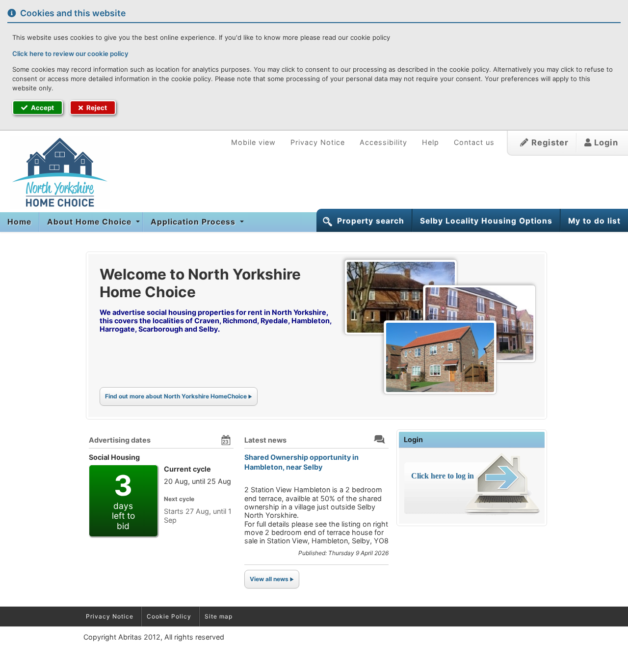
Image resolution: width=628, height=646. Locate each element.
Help (430, 142)
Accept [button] (41, 108)
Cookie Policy (169, 616)
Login (605, 142)
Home (19, 221)
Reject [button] (96, 108)
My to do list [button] (594, 220)
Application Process (194, 221)
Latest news (265, 440)
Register (549, 142)
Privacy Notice (317, 142)
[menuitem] (19, 222)
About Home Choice (90, 221)
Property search (370, 220)
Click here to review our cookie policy (70, 53)
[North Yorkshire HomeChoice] (55, 172)
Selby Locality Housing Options (486, 220)
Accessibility (383, 142)
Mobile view (253, 142)
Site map (219, 616)
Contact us (474, 142)
